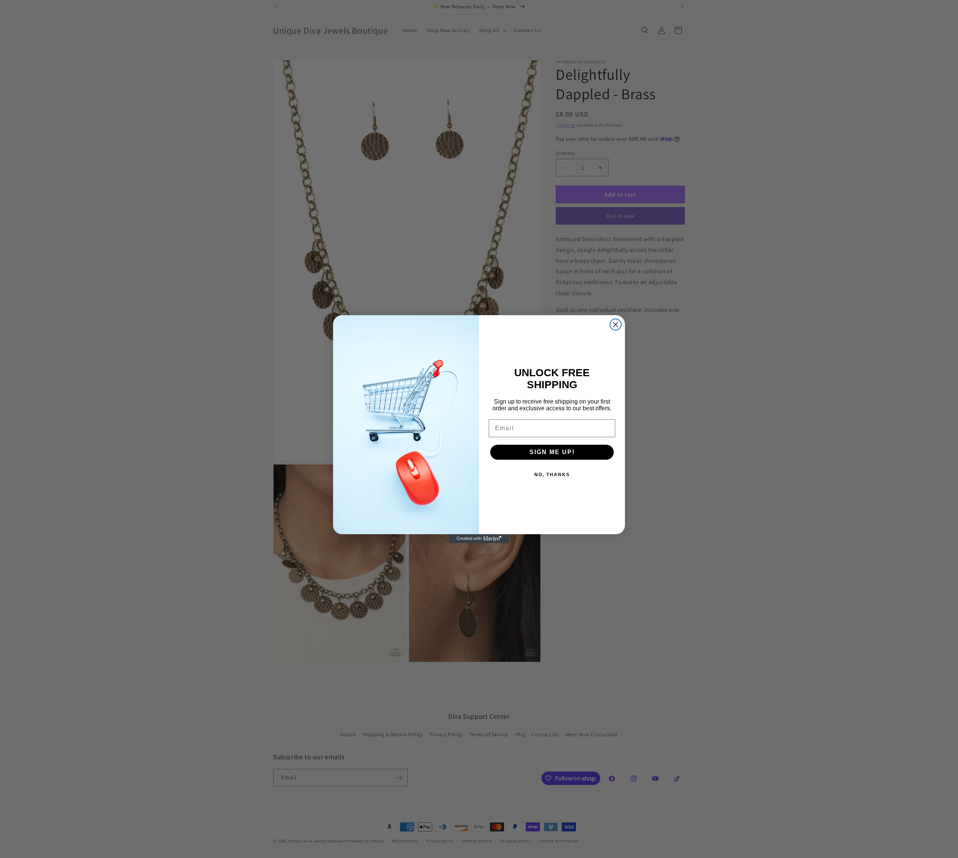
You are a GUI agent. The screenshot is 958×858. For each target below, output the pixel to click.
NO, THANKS (552, 474)
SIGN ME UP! (552, 452)
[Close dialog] (615, 324)
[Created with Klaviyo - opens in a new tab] (479, 538)
